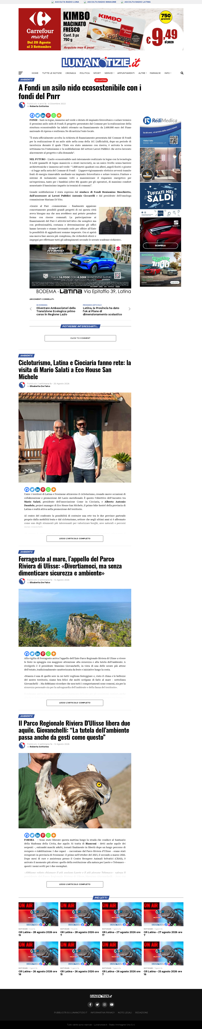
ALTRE (142, 73)
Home (35, 73)
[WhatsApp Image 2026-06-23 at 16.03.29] (160, 200)
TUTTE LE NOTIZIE (52, 73)
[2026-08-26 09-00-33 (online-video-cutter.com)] (160, 234)
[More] (59, 115)
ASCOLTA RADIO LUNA (67, 2)
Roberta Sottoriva (39, 106)
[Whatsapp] (53, 115)
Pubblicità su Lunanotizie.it (70, 1012)
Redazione (141, 1012)
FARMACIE (155, 73)
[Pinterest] (48, 115)
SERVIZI (109, 73)
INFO (167, 73)
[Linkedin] (43, 115)
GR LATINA (101, 80)
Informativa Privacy (103, 1012)
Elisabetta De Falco (40, 386)
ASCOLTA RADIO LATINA (137, 2)
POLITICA (85, 73)
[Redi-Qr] (160, 130)
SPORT (97, 73)
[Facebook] (32, 115)
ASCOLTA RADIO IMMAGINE (102, 2)
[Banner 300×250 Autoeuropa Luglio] (160, 269)
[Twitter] (37, 115)
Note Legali (125, 1012)
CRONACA (71, 73)
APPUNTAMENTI (126, 73)
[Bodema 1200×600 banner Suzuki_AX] (80, 294)
